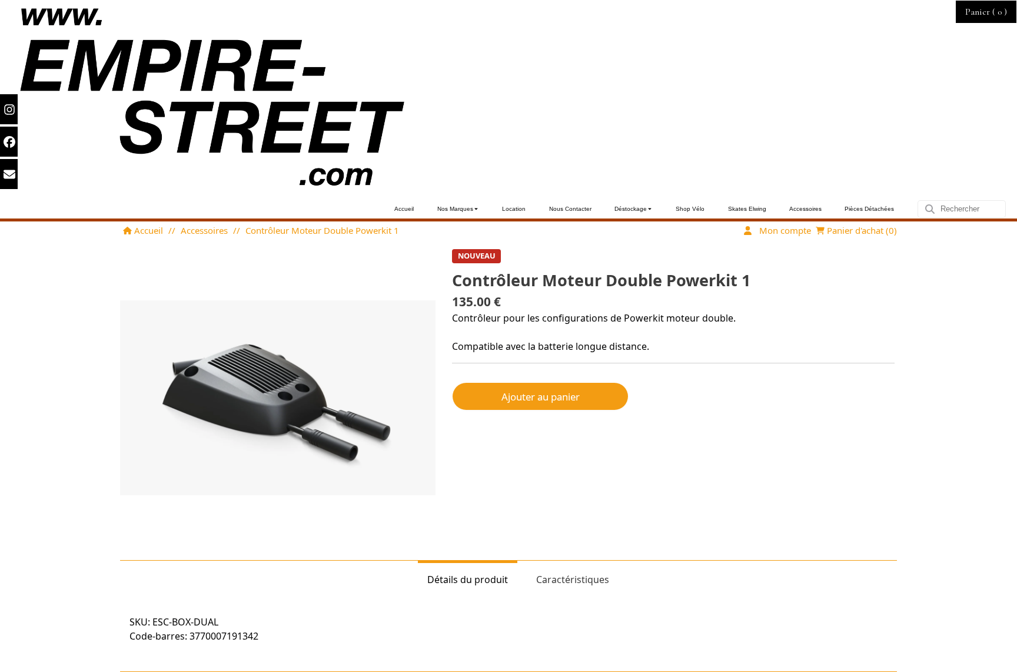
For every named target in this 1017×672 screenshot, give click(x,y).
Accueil (147, 230)
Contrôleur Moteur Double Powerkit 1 (322, 230)
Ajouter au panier (540, 396)
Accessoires (204, 230)
